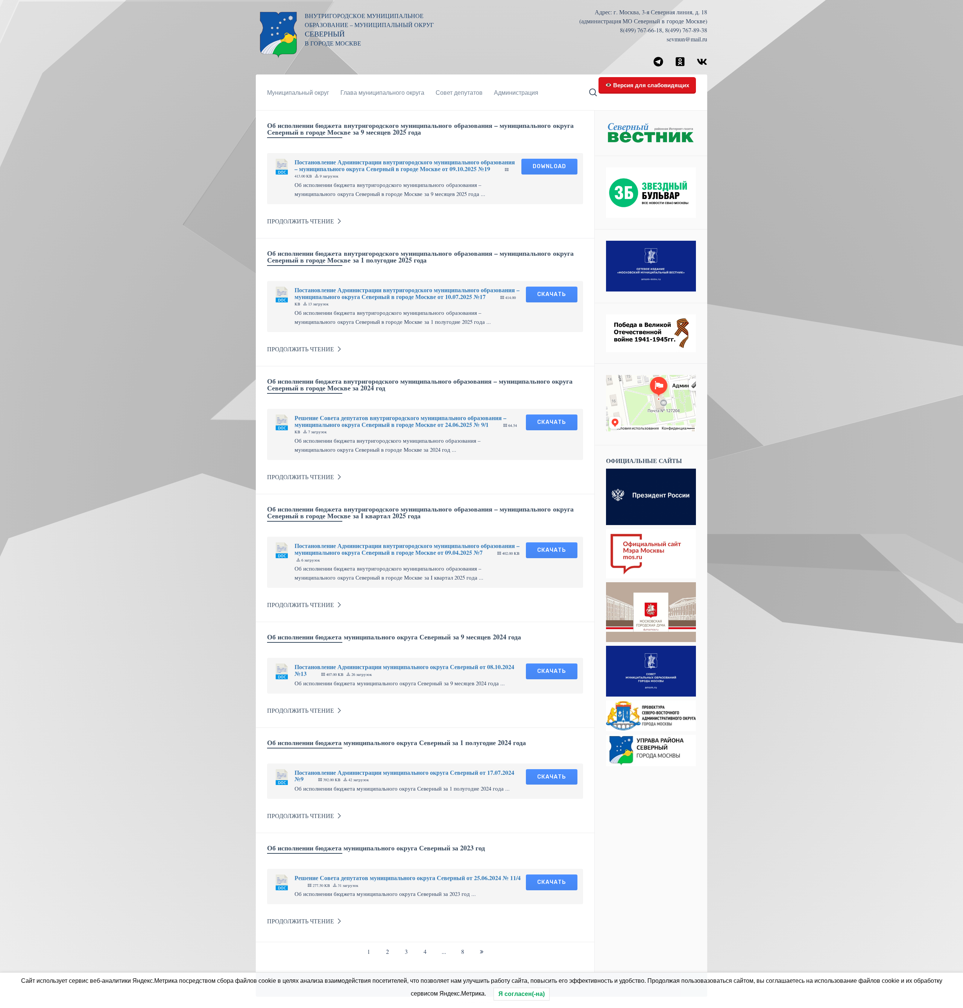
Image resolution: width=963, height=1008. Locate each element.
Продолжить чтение (300, 221)
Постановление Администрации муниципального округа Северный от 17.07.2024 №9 (404, 775)
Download (549, 166)
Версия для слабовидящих (650, 85)
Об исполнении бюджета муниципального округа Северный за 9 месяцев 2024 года (394, 637)
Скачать (551, 294)
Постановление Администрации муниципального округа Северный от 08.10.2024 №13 (404, 670)
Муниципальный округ (298, 92)
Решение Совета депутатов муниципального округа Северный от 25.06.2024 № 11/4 (408, 877)
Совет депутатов (459, 92)
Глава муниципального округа (382, 92)
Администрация (516, 92)
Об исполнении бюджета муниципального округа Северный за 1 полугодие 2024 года (396, 742)
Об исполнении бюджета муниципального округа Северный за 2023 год (376, 848)
